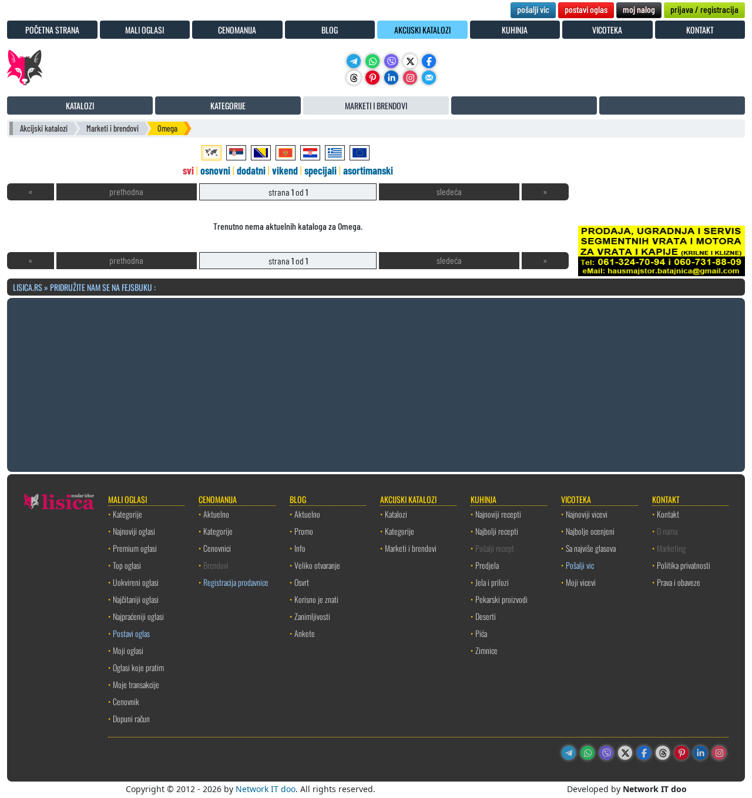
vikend (285, 170)
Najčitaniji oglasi (136, 599)
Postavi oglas (131, 633)
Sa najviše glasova (591, 548)
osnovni (215, 170)
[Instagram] (410, 78)
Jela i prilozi (492, 582)
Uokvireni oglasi (136, 582)
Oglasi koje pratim (138, 667)
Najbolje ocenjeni (590, 531)
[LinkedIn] (391, 78)
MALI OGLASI (144, 30)
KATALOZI (80, 105)
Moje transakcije (136, 684)
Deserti (485, 616)
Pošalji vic (580, 565)
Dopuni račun (131, 718)
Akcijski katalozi (44, 128)
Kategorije (127, 514)
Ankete (304, 633)
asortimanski (368, 170)
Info (300, 548)
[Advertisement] (376, 383)
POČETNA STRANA (52, 30)
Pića (481, 633)
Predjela (487, 565)
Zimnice (486, 650)
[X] (410, 61)
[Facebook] (429, 61)
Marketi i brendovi (112, 128)
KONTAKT (700, 30)
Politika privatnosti (683, 565)
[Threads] (354, 78)
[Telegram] (354, 61)
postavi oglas (586, 9)
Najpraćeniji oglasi (138, 616)
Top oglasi (127, 565)
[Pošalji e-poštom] (429, 78)
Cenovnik (126, 701)
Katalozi (396, 514)
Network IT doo (266, 788)
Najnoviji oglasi (134, 531)
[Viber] (391, 61)
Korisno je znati (316, 599)
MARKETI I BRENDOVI (376, 105)
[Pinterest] (372, 78)
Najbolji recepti (496, 531)
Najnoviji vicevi (586, 514)
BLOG (329, 30)
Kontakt (668, 514)
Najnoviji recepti (498, 514)
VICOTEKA (607, 30)
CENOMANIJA (237, 30)
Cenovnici (217, 548)
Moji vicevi (581, 582)
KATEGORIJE (228, 105)
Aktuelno (216, 514)
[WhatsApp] (372, 61)
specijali (320, 170)
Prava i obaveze (678, 582)
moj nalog (639, 9)
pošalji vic (533, 9)
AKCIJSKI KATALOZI (422, 30)
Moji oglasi (128, 650)
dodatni (251, 170)
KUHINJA (515, 30)
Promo (303, 531)
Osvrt (301, 582)
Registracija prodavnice (235, 582)
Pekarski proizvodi (501, 599)
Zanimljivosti (312, 616)
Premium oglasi (135, 548)
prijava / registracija (704, 9)
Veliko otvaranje (317, 565)
